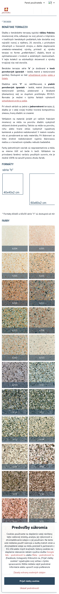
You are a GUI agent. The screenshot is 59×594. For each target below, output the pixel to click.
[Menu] (53, 10)
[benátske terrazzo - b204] (15, 239)
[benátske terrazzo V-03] (15, 457)
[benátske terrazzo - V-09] (15, 484)
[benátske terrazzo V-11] (15, 511)
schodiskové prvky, (37, 75)
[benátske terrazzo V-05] (42, 511)
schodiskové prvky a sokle (14, 100)
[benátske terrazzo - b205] (42, 239)
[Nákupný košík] (45, 10)
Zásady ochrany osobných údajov (29, 572)
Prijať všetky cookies (29, 581)
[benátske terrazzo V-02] (42, 457)
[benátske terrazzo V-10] (42, 484)
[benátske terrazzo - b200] (15, 293)
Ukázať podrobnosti (29, 588)
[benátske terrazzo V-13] (15, 402)
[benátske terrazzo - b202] (15, 348)
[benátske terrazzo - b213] (15, 320)
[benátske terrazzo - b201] (42, 266)
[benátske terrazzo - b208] (42, 320)
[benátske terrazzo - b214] (15, 375)
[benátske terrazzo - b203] (15, 266)
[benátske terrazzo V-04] (42, 430)
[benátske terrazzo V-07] (42, 375)
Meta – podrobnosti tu (43, 555)
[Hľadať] (37, 10)
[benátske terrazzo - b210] (42, 348)
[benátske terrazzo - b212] (42, 293)
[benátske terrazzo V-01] (15, 430)
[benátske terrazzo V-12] (42, 402)
